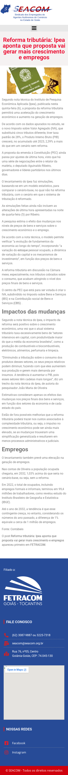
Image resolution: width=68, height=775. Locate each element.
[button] (34, 28)
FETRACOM (37, 544)
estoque (23, 250)
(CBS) (17, 303)
